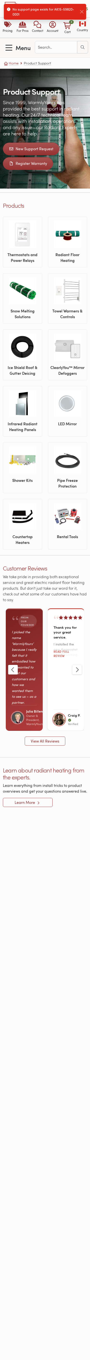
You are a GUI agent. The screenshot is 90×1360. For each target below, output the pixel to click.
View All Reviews (45, 741)
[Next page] (77, 669)
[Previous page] (13, 669)
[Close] (81, 11)
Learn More (25, 802)
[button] (37, 27)
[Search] (82, 47)
